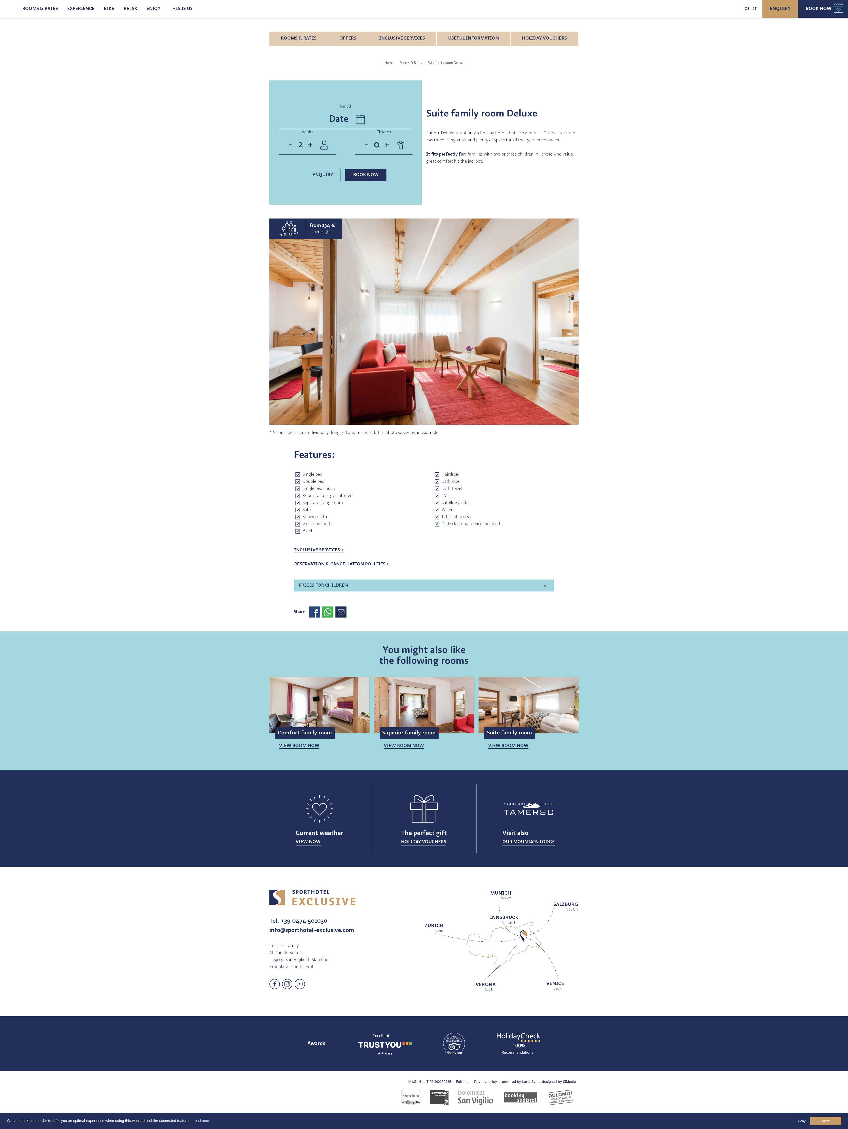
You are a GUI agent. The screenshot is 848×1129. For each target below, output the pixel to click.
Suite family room (509, 733)
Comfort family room (305, 733)
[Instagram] (287, 984)
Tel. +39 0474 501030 (298, 921)
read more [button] (201, 1121)
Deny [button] (802, 1121)
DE (747, 9)
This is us (181, 8)
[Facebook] (274, 984)
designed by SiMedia (559, 1082)
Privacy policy (485, 1082)
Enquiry (780, 8)
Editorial (462, 1082)
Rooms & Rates (40, 8)
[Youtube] (300, 984)
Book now (818, 8)
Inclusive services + (319, 550)
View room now (299, 745)
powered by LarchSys (519, 1082)
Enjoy (153, 8)
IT (755, 9)
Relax (130, 8)
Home (389, 63)
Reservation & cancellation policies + (341, 564)
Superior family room (409, 733)
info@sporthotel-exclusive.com (311, 930)
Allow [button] (826, 1121)
